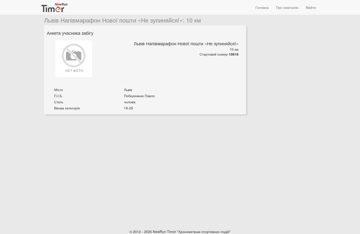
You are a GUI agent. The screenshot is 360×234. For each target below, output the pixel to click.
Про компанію (287, 7)
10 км (193, 20)
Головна (262, 7)
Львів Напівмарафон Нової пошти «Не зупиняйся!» (113, 20)
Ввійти (311, 7)
